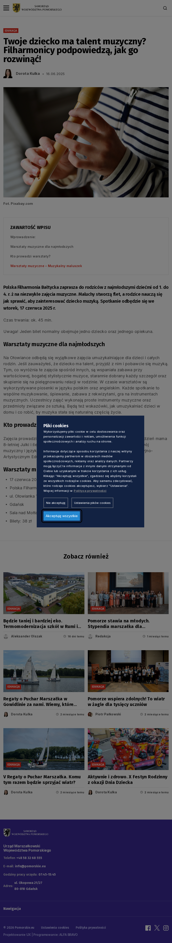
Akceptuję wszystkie (62, 516)
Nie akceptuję (55, 503)
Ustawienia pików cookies (92, 503)
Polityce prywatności (90, 490)
